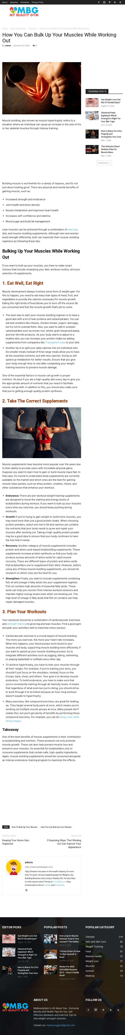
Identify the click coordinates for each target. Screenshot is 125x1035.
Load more (103, 162)
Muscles (33, 28)
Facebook (59, 885)
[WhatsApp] (47, 53)
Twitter (47, 885)
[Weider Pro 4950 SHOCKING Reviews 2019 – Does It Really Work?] (50, 969)
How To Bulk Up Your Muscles (24, 827)
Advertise (14, 2)
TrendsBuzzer (59, 881)
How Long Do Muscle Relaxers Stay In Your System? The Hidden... (69, 939)
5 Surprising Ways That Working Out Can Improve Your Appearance (64, 844)
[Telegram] (54, 53)
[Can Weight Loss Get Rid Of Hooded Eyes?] (92, 102)
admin (8, 45)
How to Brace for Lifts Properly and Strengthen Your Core (111, 134)
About (4, 2)
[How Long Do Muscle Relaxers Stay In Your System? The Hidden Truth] (50, 938)
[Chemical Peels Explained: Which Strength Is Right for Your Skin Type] (92, 115)
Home (5, 28)
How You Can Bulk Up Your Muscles (56, 827)
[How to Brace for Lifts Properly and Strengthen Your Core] (92, 134)
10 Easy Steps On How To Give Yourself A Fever (69, 954)
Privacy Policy (37, 2)
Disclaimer (25, 2)
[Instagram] (104, 2)
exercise (72, 229)
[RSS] (114, 2)
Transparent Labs (55, 342)
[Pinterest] (109, 2)
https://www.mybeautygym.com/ (39, 867)
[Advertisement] (41, 157)
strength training (16, 623)
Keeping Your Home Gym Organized (15, 842)
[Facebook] (98, 2)
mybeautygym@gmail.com (60, 1025)
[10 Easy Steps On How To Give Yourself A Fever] (50, 954)
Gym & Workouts (18, 28)
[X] (120, 2)
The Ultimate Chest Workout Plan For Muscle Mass (110, 149)
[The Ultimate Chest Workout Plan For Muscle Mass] (92, 149)
